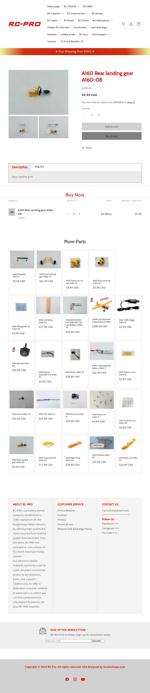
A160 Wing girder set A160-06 (21, 327)
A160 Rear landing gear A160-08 (20, 461)
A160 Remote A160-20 (21, 364)
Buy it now (111, 136)
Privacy (62, 519)
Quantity (86, 108)
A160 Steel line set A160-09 (127, 421)
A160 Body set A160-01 (128, 459)
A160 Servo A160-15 (21, 414)
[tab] (20, 167)
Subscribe (96, 641)
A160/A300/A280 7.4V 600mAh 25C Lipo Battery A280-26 (74, 324)
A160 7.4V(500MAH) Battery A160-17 (101, 366)
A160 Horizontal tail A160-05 (47, 459)
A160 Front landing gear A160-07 (47, 275)
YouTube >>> (109, 532)
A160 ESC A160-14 (47, 414)
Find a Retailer (66, 510)
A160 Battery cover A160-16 (127, 373)
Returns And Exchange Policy (75, 528)
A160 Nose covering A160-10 (101, 281)
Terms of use (65, 524)
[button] (71, 6)
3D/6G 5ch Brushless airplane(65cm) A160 (101, 320)
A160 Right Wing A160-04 (73, 459)
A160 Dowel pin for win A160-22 (74, 281)
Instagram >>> (110, 528)
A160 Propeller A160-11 (19, 275)
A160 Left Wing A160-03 (45, 321)
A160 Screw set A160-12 (99, 415)
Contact (62, 515)
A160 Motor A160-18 (75, 372)
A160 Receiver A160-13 (75, 415)
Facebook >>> (110, 523)
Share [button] (89, 147)
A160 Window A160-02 (101, 456)
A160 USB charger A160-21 (127, 321)
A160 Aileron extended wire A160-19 (48, 374)
